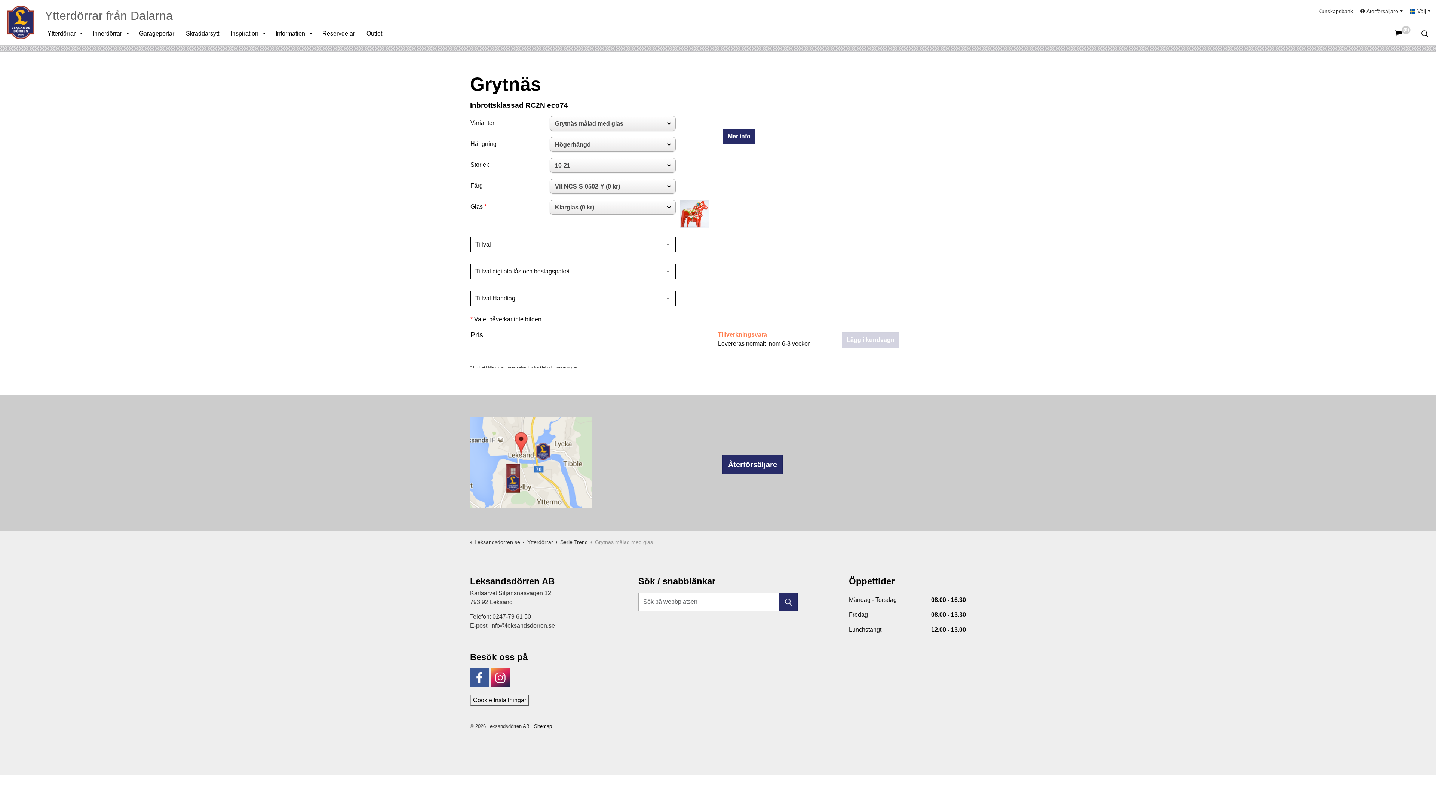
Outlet (374, 33)
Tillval (483, 244)
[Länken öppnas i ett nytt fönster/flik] (479, 677)
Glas (476, 206)
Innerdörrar (107, 33)
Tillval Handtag (495, 298)
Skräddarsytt (202, 33)
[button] (788, 602)
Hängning (483, 144)
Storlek (479, 165)
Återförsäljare (752, 464)
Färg (476, 186)
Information (290, 33)
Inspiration (244, 33)
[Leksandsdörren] (20, 22)
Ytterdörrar (61, 33)
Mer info (739, 136)
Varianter (482, 123)
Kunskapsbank (1335, 11)
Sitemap (543, 726)
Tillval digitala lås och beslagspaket (522, 271)
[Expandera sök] (1425, 33)
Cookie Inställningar (499, 700)
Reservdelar (338, 33)
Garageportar (156, 33)
